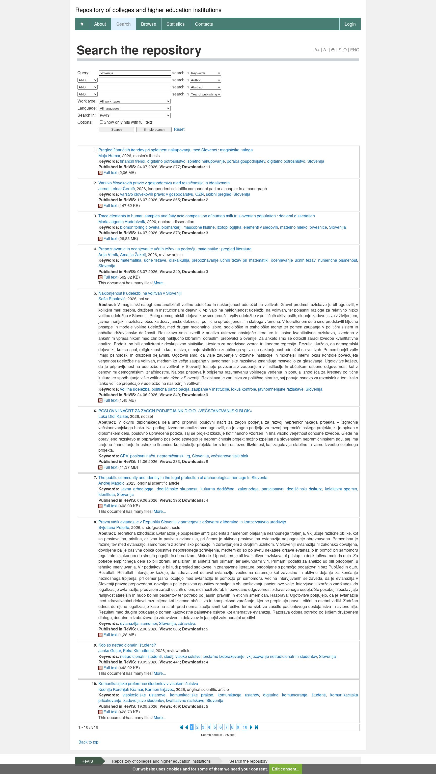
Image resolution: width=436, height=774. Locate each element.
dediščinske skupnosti (177, 489)
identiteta (106, 494)
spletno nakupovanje (206, 161)
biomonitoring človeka (139, 227)
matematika (131, 260)
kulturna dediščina (218, 489)
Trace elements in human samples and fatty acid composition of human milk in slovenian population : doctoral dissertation (206, 216)
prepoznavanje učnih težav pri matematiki (230, 260)
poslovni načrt (142, 456)
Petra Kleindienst (138, 650)
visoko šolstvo (188, 656)
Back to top (88, 742)
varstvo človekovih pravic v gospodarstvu (156, 194)
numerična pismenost (337, 260)
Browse (148, 23)
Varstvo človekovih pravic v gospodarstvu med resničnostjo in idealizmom (164, 183)
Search (123, 23)
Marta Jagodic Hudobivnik (121, 221)
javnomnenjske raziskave (281, 389)
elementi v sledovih (260, 227)
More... (160, 283)
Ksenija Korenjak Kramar (120, 689)
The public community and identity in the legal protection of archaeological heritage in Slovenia (182, 477)
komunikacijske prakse (191, 695)
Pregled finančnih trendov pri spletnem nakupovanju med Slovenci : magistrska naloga (175, 150)
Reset (179, 129)
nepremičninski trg (173, 456)
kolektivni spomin (341, 489)
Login (350, 23)
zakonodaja (248, 489)
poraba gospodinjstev (246, 161)
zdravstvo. (187, 623)
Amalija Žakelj (133, 254)
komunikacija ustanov (238, 695)
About (100, 23)
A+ (317, 49)
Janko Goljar (109, 650)
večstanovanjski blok (229, 456)
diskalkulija (179, 260)
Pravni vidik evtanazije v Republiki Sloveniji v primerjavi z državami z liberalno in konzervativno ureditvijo (192, 522)
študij (168, 656)
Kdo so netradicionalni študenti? (127, 645)
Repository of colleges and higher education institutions (161, 761)
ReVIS (87, 761)
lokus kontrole (243, 389)
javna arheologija (137, 489)
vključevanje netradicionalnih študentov (282, 656)
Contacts (204, 23)
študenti (319, 695)
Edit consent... (285, 769)
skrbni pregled (218, 194)
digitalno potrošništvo (166, 161)
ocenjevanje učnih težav (293, 260)
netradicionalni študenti (141, 656)
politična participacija (170, 389)
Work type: (86, 101)
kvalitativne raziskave (185, 700)
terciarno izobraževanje (223, 656)
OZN (199, 194)
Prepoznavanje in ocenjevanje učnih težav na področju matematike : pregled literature (175, 249)
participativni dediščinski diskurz (292, 489)
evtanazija (129, 623)
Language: (87, 108)
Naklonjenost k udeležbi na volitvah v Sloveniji (140, 293)
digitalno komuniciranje (285, 695)
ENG (354, 49)
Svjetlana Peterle (113, 527)
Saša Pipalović (111, 298)
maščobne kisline (199, 227)
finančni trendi (132, 161)
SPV (124, 456)
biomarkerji (171, 227)
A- (325, 49)
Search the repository (248, 761)
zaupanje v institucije (210, 389)
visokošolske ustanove (144, 695)
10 (245, 727)
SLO (343, 49)
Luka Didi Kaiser (113, 416)
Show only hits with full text (128, 122)
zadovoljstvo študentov (143, 700)
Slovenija (315, 161)
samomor (149, 623)
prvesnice (318, 227)
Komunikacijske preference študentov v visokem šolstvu (148, 683)
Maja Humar (109, 155)
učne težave (155, 260)
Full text (110, 172)
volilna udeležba (135, 389)
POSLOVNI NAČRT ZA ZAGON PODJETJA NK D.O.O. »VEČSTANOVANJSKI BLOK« (175, 411)
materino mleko (294, 227)
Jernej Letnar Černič (116, 188)
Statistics (176, 23)
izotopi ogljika (229, 227)
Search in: (86, 115)
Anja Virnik (108, 254)
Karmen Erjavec (159, 689)
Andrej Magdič (111, 483)
